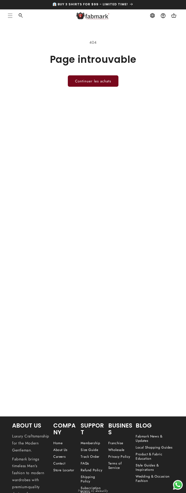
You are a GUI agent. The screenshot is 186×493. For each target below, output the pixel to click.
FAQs (85, 463)
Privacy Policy (119, 456)
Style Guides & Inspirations (147, 467)
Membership (90, 443)
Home (57, 443)
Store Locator (63, 470)
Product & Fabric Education (149, 456)
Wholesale (116, 449)
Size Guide (89, 449)
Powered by (93, 490)
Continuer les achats (93, 81)
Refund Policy (91, 470)
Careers (59, 456)
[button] (10, 15)
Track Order (90, 456)
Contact (59, 463)
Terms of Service (115, 465)
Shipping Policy (88, 479)
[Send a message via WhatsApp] (178, 485)
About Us (60, 449)
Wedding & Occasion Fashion (153, 478)
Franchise (115, 443)
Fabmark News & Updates (149, 438)
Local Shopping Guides (154, 447)
